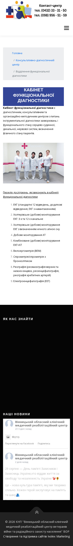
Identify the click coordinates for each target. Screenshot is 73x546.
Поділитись (44, 443)
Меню (66, 28)
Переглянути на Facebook (19, 443)
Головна (17, 53)
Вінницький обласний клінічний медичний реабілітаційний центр (41, 423)
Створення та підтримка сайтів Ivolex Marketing (36, 536)
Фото (15, 437)
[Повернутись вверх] (36, 512)
